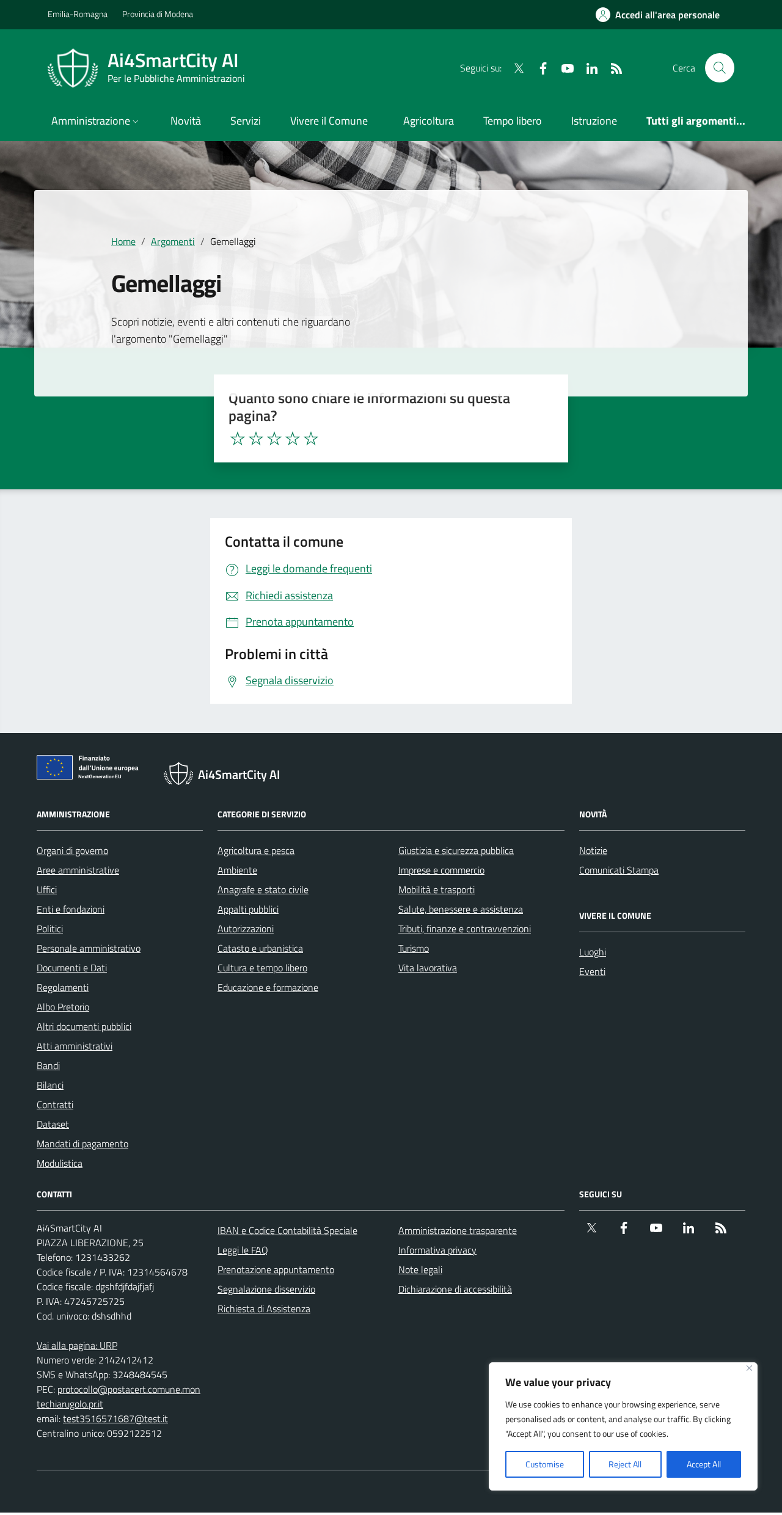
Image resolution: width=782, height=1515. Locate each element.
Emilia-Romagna (78, 13)
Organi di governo (72, 850)
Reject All (624, 1464)
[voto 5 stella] (311, 438)
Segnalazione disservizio (266, 1289)
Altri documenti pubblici (84, 1026)
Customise (544, 1464)
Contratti (55, 1104)
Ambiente (237, 870)
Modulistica (59, 1163)
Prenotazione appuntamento (275, 1269)
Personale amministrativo (89, 948)
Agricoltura (428, 120)
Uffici (47, 889)
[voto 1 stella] (237, 438)
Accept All (704, 1464)
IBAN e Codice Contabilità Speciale (287, 1230)
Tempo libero (512, 120)
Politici (50, 928)
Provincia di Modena (157, 13)
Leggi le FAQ (242, 1250)
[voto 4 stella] (292, 438)
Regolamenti (63, 987)
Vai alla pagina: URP (77, 1345)
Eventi (592, 971)
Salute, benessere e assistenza (460, 909)
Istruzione (594, 120)
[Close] (749, 1368)
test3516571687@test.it (115, 1418)
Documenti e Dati (72, 967)
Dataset (53, 1124)
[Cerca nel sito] (719, 67)
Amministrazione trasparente (457, 1230)
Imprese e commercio (441, 870)
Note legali (420, 1269)
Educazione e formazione (267, 987)
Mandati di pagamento (82, 1143)
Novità (185, 120)
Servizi (245, 120)
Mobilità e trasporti (436, 889)
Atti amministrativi (74, 1046)
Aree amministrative (78, 870)
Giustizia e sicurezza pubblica (456, 850)
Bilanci (50, 1085)
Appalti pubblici (248, 909)
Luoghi (592, 951)
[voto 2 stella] (256, 438)
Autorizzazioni (245, 928)
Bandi (48, 1065)
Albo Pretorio (63, 1006)
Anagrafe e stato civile (263, 889)
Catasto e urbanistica (260, 948)
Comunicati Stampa (619, 870)
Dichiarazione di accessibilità (455, 1289)
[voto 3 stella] (274, 438)
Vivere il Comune (329, 120)
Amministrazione (90, 120)
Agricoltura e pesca (255, 850)
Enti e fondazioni (70, 909)
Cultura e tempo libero (262, 967)
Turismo (413, 948)
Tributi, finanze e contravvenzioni (464, 928)
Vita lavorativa (427, 967)
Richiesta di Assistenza (263, 1308)
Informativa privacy (437, 1250)
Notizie (593, 850)
